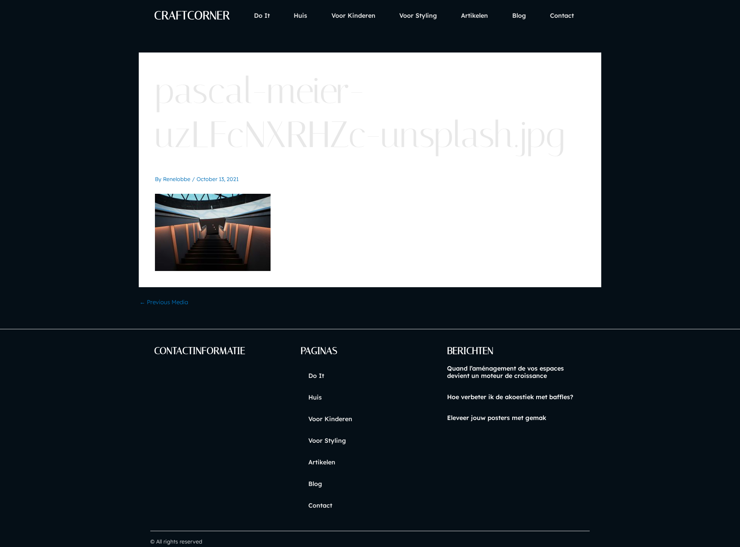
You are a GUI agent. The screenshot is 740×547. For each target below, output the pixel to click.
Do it (262, 15)
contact (562, 15)
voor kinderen (353, 15)
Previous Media (164, 302)
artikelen (474, 15)
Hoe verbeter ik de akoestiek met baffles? (510, 397)
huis (300, 15)
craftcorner (192, 15)
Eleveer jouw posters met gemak (496, 418)
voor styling (418, 15)
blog (519, 15)
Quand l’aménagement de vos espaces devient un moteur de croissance (505, 371)
